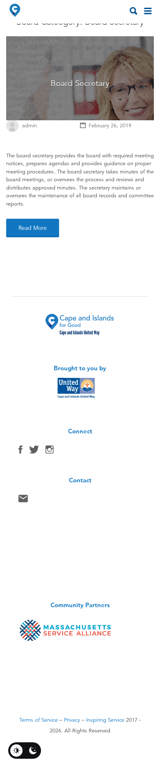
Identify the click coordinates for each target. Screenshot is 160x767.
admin (29, 125)
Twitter (34, 451)
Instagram (50, 451)
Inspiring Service (105, 720)
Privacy (72, 720)
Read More (32, 228)
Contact (23, 500)
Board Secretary (80, 83)
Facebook (20, 451)
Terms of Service (38, 720)
